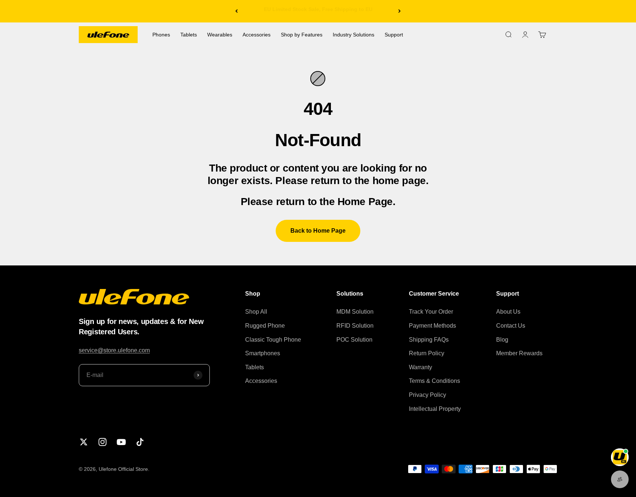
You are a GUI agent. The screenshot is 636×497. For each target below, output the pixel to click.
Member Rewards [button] (519, 353)
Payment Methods (432, 325)
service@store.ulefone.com (114, 350)
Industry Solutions (353, 35)
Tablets (188, 35)
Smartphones (262, 353)
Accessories (257, 35)
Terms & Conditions (434, 381)
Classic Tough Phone (273, 339)
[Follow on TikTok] (140, 442)
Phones (161, 35)
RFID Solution (355, 325)
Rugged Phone (265, 325)
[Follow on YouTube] (121, 442)
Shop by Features (301, 35)
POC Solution (354, 339)
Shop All (256, 312)
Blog (502, 339)
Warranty (420, 367)
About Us (508, 312)
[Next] (399, 11)
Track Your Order (431, 312)
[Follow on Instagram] (102, 442)
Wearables (219, 35)
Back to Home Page (318, 231)
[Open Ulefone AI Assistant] (620, 457)
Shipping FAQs (429, 339)
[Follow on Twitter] (84, 442)
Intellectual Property (435, 409)
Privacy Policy (427, 395)
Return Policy (426, 353)
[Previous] (236, 11)
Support (394, 35)
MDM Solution (355, 312)
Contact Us (510, 325)
